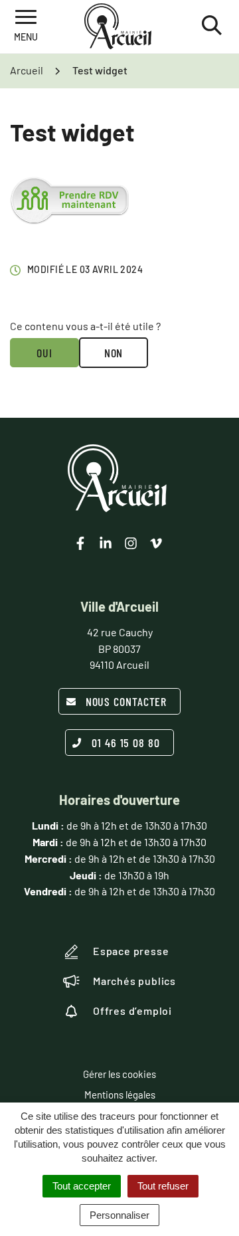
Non (113, 352)
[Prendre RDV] (69, 200)
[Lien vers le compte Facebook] (80, 543)
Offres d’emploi (132, 1010)
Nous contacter (126, 701)
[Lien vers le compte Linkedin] (105, 543)
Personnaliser (119, 1215)
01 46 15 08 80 (126, 742)
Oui (44, 352)
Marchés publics (134, 980)
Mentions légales (119, 1095)
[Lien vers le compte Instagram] (130, 543)
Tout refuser (163, 1186)
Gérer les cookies (119, 1074)
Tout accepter (81, 1186)
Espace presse (131, 950)
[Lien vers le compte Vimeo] (156, 543)
